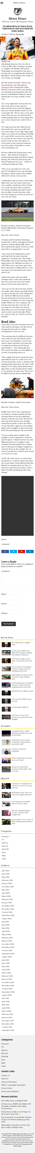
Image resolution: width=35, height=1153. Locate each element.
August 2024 (6, 918)
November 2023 (8, 947)
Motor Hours (19, 3)
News (4, 852)
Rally (4, 856)
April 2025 (6, 893)
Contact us (5, 1075)
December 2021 (8, 1021)
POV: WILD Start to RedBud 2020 (14, 1101)
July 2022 (5, 998)
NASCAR (5, 849)
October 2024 (7, 912)
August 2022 (6, 995)
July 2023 (5, 960)
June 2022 (6, 1001)
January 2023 (7, 979)
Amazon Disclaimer (9, 1082)
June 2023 (6, 963)
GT (3, 840)
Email (4, 604)
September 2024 (8, 915)
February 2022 (7, 1014)
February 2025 (7, 899)
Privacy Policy (6, 1088)
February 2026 (7, 880)
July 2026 (5, 871)
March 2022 (6, 1011)
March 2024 (6, 934)
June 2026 (6, 874)
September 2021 (8, 1030)
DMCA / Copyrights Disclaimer (13, 1085)
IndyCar (5, 61)
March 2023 (6, 973)
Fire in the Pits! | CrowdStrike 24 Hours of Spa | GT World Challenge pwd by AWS (16, 1119)
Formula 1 (6, 836)
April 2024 (6, 931)
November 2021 (8, 1024)
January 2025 (7, 903)
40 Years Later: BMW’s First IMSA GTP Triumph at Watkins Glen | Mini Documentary (16, 1106)
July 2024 (5, 922)
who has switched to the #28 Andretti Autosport (16, 85)
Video (4, 859)
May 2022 (5, 1005)
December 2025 (8, 887)
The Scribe (20, 34)
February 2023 (7, 976)
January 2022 (7, 1017)
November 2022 (8, 985)
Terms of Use (26, 1144)
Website (4, 613)
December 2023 (8, 944)
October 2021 (7, 1027)
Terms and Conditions (10, 1091)
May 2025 (5, 890)
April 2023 (6, 970)
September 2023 (8, 954)
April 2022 (6, 1008)
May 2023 (5, 966)
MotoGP (5, 846)
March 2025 (6, 896)
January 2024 (7, 941)
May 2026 (5, 877)
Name (4, 594)
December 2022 (8, 982)
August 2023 (6, 957)
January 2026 (7, 883)
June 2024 (5, 925)
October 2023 (7, 950)
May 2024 (5, 928)
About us (4, 1079)
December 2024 (8, 906)
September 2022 (8, 992)
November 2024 (8, 909)
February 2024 (7, 938)
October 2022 (7, 989)
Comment (5, 571)
